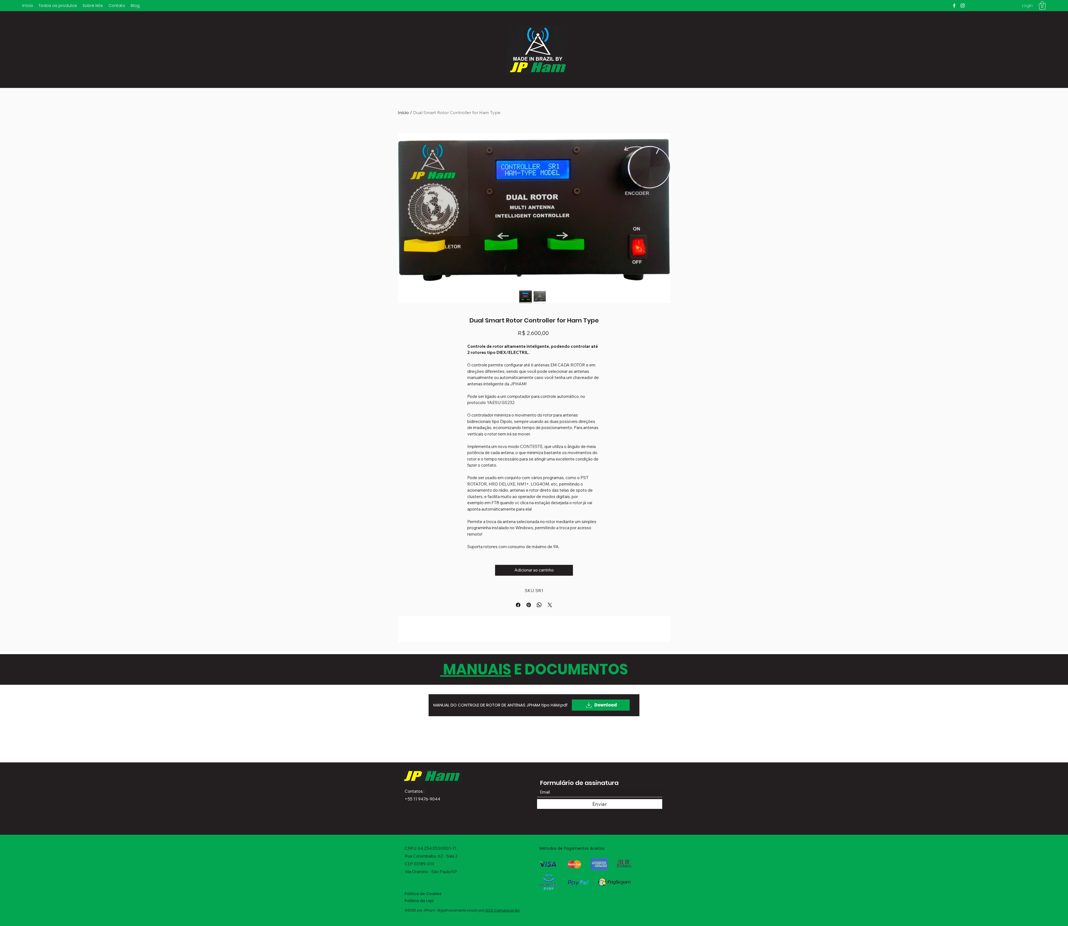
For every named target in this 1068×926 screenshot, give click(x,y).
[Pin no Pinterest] (528, 605)
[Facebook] (954, 5)
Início (403, 112)
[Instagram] (962, 5)
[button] (1042, 5)
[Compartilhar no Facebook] (518, 605)
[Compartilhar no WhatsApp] (539, 605)
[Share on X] (550, 605)
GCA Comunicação (502, 910)
